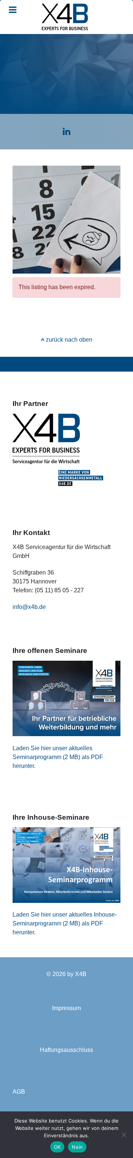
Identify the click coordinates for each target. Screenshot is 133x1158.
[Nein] (123, 1134)
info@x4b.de (29, 607)
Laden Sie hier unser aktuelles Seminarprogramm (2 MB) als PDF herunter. (58, 757)
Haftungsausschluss (66, 1050)
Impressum (66, 1008)
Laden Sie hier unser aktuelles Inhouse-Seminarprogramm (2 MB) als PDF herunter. (65, 923)
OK (57, 1147)
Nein (77, 1147)
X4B (80, 974)
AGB (19, 1091)
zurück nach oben (68, 339)
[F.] (64, 17)
